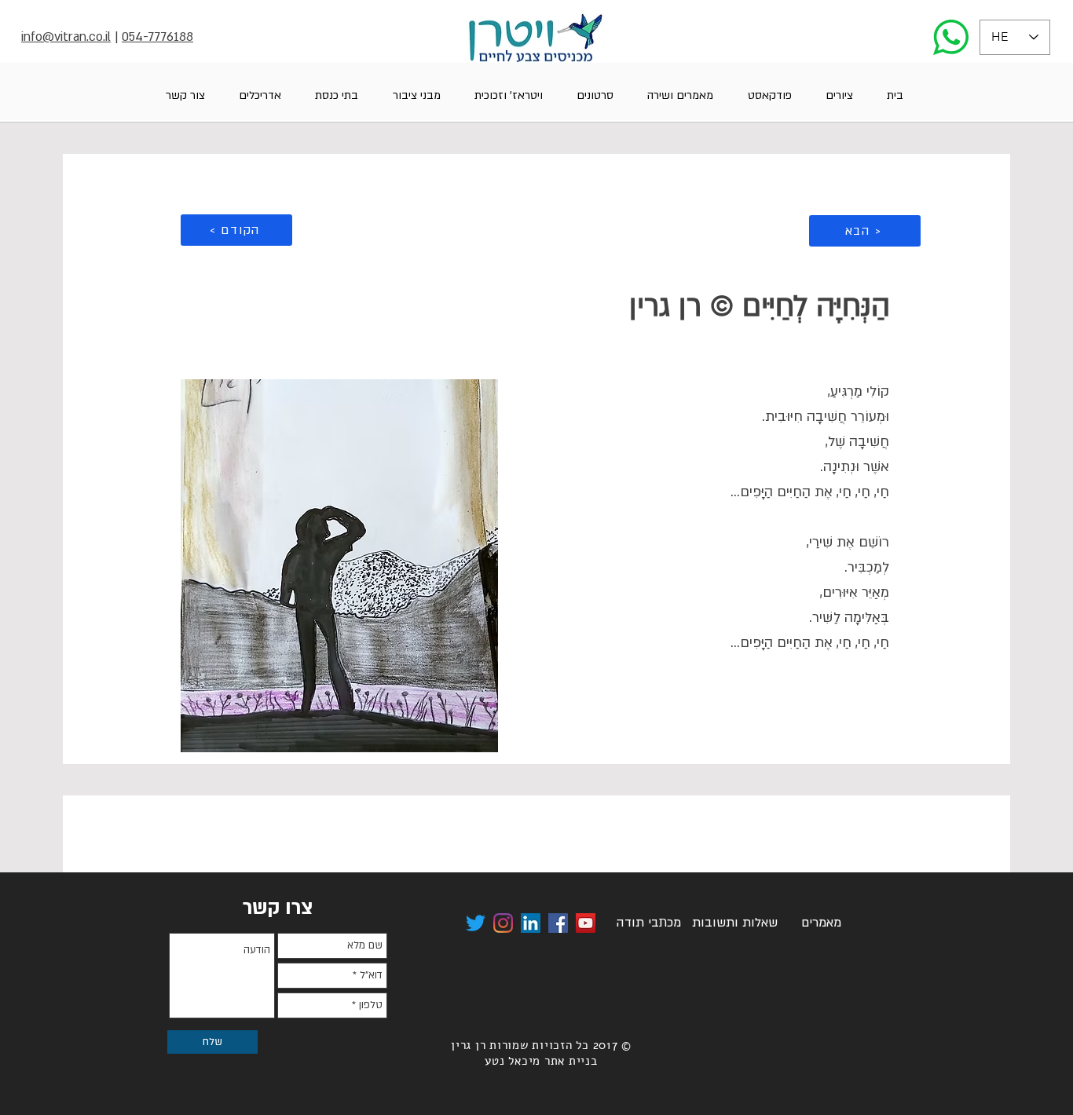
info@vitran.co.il (66, 37)
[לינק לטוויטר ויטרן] (475, 923)
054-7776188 (157, 37)
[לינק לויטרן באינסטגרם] (503, 923)
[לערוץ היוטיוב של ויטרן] (585, 923)
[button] (838, 95)
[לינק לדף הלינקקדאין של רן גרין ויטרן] (530, 923)
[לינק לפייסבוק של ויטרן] (558, 923)
